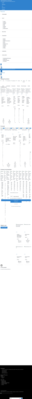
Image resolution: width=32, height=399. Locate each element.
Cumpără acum (16, 200)
